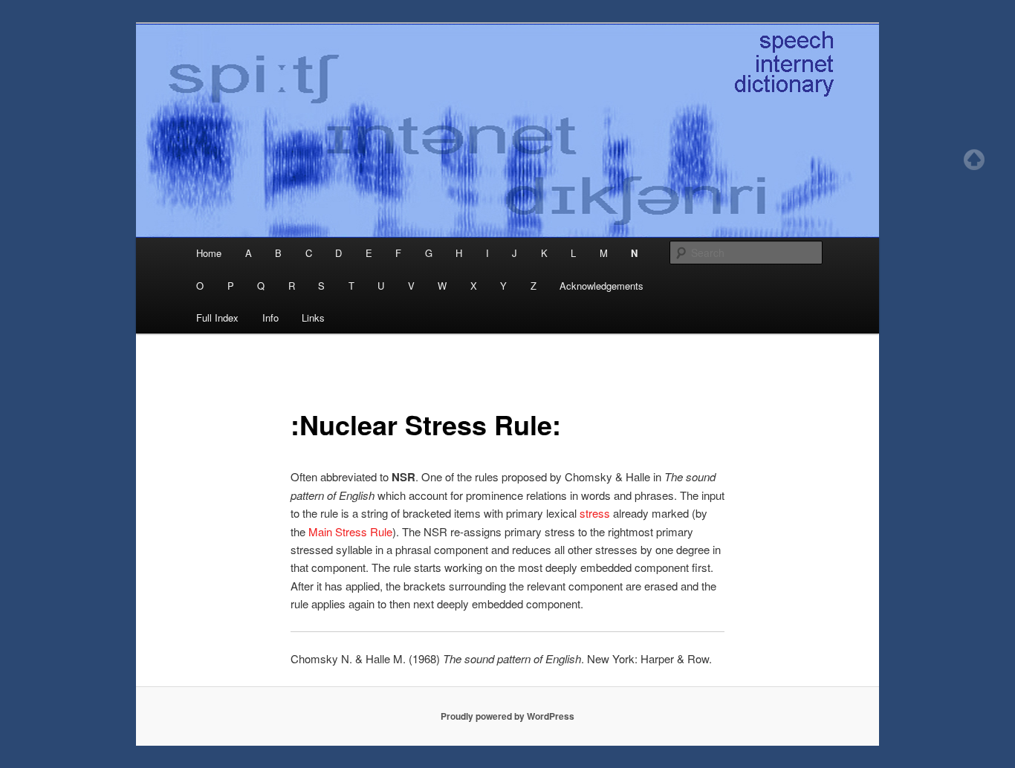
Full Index (217, 317)
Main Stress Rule (350, 531)
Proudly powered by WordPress (507, 716)
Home (208, 253)
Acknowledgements (601, 286)
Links (313, 317)
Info (270, 317)
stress (596, 513)
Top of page (974, 160)
